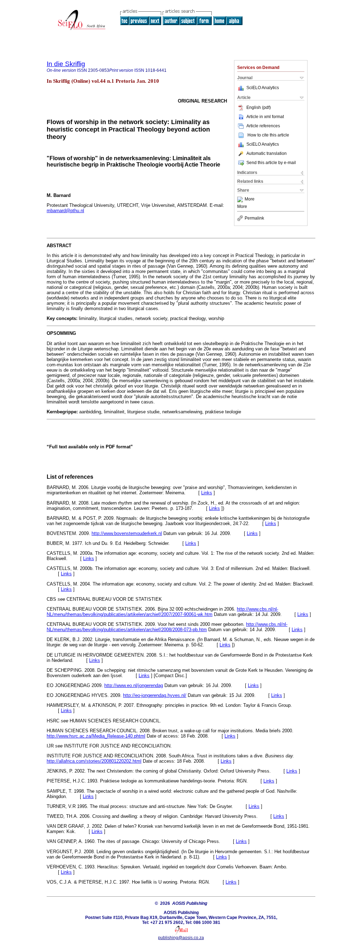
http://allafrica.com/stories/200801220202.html (94, 761)
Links (206, 492)
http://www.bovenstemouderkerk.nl (127, 533)
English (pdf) (258, 107)
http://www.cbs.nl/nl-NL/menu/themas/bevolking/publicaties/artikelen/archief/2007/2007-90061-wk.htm (162, 611)
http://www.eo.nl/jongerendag (133, 685)
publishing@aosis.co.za (181, 937)
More (250, 199)
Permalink (254, 218)
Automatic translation (266, 153)
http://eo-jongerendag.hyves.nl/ (154, 695)
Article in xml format (265, 116)
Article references (263, 125)
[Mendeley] (241, 199)
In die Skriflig (66, 64)
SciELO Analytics (262, 87)
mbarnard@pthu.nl (65, 210)
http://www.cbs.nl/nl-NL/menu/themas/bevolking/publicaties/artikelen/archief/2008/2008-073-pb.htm (167, 627)
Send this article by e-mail (271, 162)
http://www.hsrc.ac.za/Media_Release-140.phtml (96, 736)
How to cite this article (268, 135)
